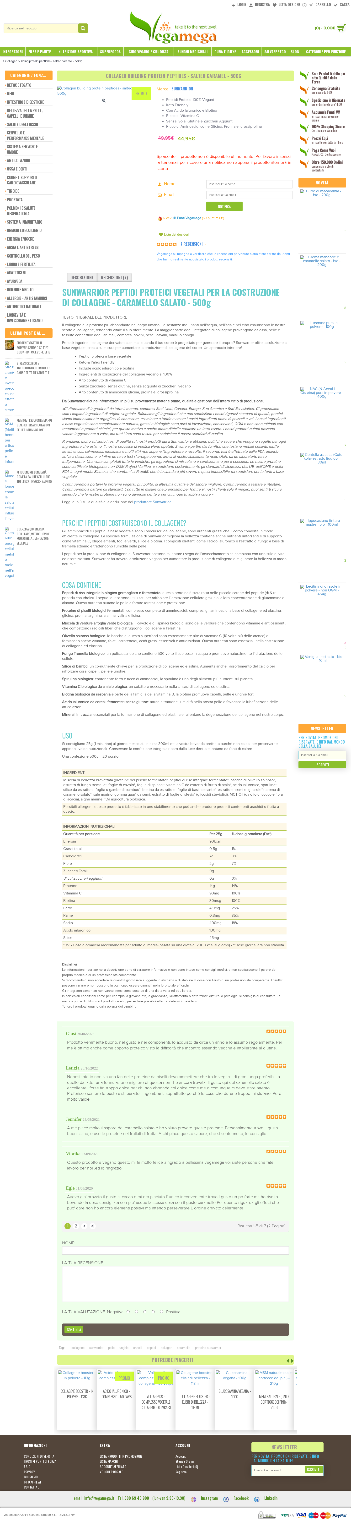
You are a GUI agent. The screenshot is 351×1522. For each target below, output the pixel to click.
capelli (137, 1348)
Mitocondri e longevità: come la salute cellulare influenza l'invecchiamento (34, 477)
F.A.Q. (27, 1466)
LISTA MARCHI (109, 1461)
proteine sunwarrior (208, 1348)
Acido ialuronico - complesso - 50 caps (116, 1394)
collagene (78, 1348)
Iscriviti (322, 764)
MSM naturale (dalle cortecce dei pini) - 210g (274, 1402)
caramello (183, 1348)
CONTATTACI (32, 1487)
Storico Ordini (185, 1461)
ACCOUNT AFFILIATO (113, 1466)
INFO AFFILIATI (33, 1482)
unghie (123, 1348)
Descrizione (82, 277)
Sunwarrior (182, 89)
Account (181, 1456)
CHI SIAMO (31, 1476)
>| (92, 1226)
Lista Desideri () (187, 1466)
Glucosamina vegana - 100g (234, 1394)
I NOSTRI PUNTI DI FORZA (40, 1461)
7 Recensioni (192, 244)
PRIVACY (29, 1471)
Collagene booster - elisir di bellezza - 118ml (195, 1402)
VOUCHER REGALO (112, 1471)
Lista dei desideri (176, 235)
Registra (181, 1471)
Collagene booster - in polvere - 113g (77, 1394)
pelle (111, 1348)
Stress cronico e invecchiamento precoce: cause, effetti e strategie (33, 368)
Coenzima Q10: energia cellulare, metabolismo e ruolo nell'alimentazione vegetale (33, 536)
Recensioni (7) (114, 277)
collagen (166, 1348)
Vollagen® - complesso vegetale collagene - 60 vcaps (156, 1402)
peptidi (151, 1348)
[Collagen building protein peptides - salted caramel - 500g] (104, 91)
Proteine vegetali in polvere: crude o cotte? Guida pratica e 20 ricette (33, 347)
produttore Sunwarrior (152, 502)
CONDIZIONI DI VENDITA (39, 1456)
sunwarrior (96, 1348)
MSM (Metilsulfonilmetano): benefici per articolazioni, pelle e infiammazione (34, 425)
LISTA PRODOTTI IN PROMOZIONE (121, 1456)
